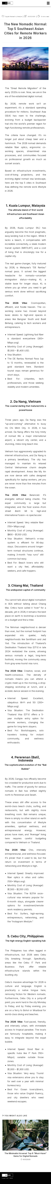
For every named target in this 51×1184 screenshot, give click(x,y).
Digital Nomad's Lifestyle (13, 16)
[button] (48, 3)
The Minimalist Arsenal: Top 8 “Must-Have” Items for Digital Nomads (25, 1154)
